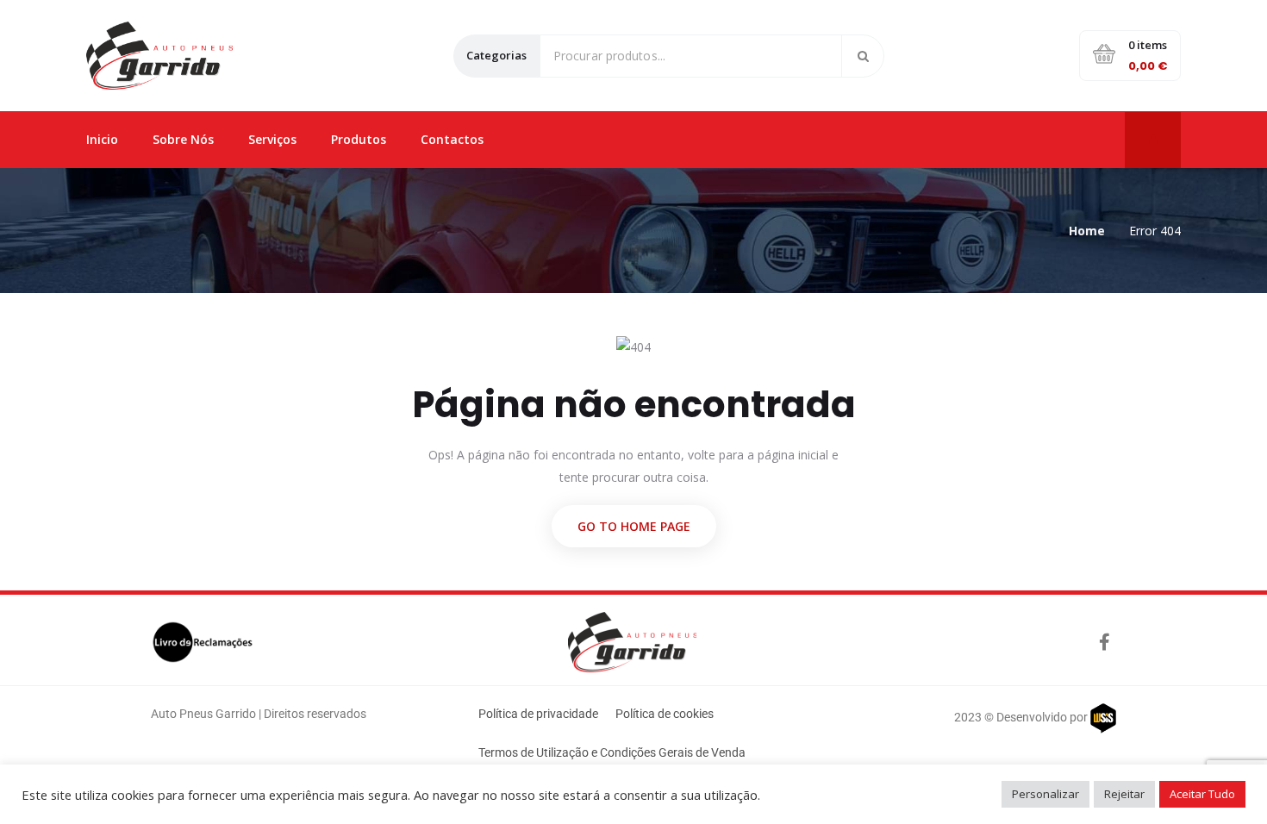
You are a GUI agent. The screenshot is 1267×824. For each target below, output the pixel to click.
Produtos (358, 139)
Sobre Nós (183, 139)
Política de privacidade (538, 714)
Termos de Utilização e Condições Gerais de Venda (612, 752)
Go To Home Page (633, 526)
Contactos (452, 139)
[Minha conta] (1153, 139)
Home (1087, 230)
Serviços (272, 139)
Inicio (102, 139)
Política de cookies (664, 714)
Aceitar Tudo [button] (1202, 794)
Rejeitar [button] (1124, 794)
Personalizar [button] (1045, 794)
